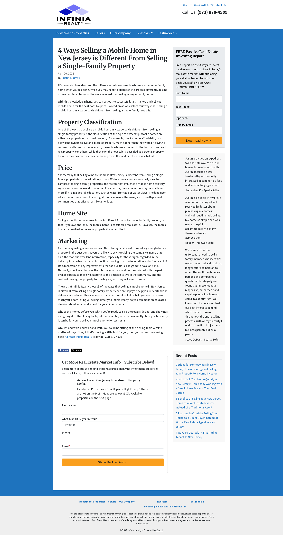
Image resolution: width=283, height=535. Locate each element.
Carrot (159, 530)
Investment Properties (72, 33)
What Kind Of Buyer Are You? (80, 419)
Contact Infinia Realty (79, 337)
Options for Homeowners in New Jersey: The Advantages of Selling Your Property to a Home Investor (196, 369)
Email (66, 446)
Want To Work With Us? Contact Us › (205, 5)
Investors (143, 33)
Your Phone (182, 107)
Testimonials (167, 33)
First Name (68, 405)
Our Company (120, 33)
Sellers (99, 33)
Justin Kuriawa (71, 78)
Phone (66, 433)
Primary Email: (185, 125)
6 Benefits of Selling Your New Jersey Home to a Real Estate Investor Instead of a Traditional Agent (198, 403)
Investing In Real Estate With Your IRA (165, 506)
